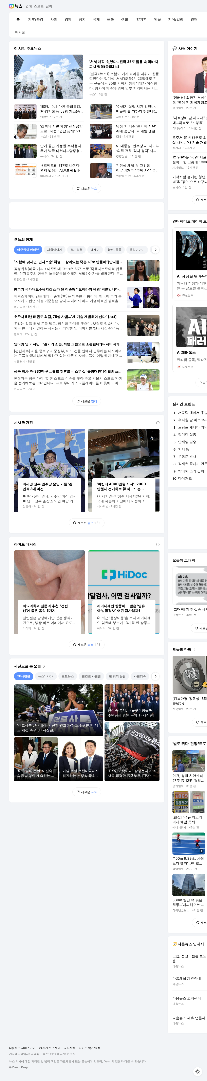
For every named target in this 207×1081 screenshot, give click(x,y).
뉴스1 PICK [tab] (46, 676)
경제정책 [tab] (76, 250)
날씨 (49, 6)
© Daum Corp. (19, 1067)
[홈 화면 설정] (197, 1071)
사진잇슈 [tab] (140, 676)
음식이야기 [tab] (137, 250)
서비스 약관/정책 (89, 1048)
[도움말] (158, 423)
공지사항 (69, 1048)
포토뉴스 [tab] (68, 676)
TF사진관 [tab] (23, 676)
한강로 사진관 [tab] (91, 676)
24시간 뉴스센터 (49, 1048)
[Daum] (12, 6)
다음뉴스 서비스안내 (22, 1048)
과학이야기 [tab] (54, 250)
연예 (28, 6)
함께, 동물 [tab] (114, 250)
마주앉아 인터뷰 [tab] (28, 250)
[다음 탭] (155, 250)
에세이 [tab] (95, 250)
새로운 (89, 188)
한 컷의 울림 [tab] (117, 676)
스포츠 (39, 6)
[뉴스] (18, 6)
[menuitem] (18, 19)
